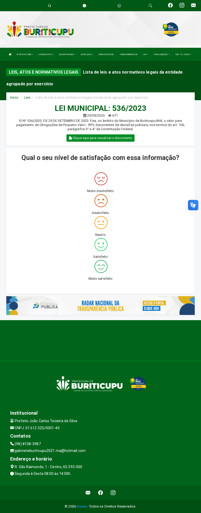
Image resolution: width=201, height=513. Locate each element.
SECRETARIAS (66, 54)
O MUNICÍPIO (45, 54)
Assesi (82, 506)
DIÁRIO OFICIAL (106, 54)
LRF (145, 54)
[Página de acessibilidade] (119, 6)
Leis (27, 97)
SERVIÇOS (86, 54)
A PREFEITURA (24, 54)
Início (14, 97)
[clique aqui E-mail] (88, 492)
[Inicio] (10, 54)
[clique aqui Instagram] (113, 492)
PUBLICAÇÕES (161, 54)
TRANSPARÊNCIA (128, 54)
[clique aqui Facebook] (100, 492)
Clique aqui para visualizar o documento (102, 138)
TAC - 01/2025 (182, 54)
